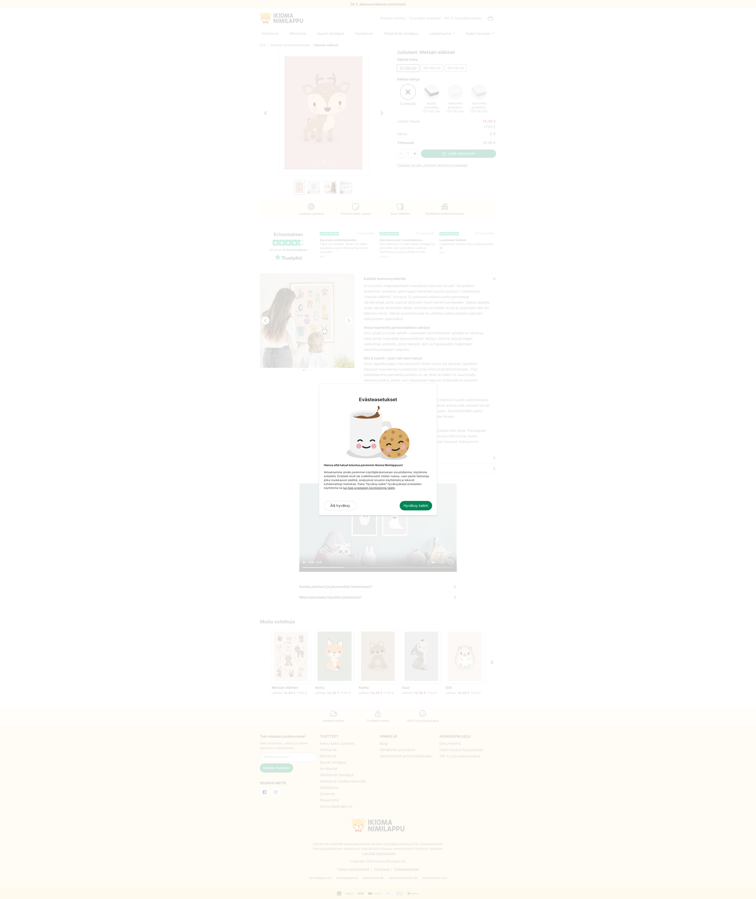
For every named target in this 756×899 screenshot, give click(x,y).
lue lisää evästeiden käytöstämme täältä (369, 488)
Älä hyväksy (340, 506)
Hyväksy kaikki (416, 506)
